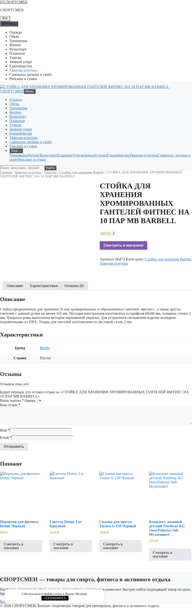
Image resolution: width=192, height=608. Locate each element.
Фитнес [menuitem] (33, 155)
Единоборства (20, 66)
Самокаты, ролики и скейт (30, 74)
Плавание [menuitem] (64, 155)
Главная (6, 172)
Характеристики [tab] (44, 286)
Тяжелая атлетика (23, 70)
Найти (50, 168)
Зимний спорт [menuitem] (95, 155)
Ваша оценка (12, 400)
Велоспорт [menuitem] (48, 155)
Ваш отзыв (10, 405)
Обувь (14, 36)
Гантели (50, 172)
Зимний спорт (20, 62)
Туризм (15, 58)
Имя (5, 430)
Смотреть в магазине (123, 245)
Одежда (15, 32)
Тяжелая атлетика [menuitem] (143, 155)
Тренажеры (18, 41)
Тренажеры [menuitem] (18, 155)
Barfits (45, 348)
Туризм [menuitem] (78, 155)
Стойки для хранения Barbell (81, 172)
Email (5, 438)
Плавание (17, 53)
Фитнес (15, 45)
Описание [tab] (15, 286)
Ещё (16, 151)
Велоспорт (17, 49)
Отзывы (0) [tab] (74, 286)
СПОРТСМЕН (12, 10)
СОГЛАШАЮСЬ (55, 598)
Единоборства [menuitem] (118, 155)
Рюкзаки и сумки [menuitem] (32, 159)
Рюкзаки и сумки (23, 79)
